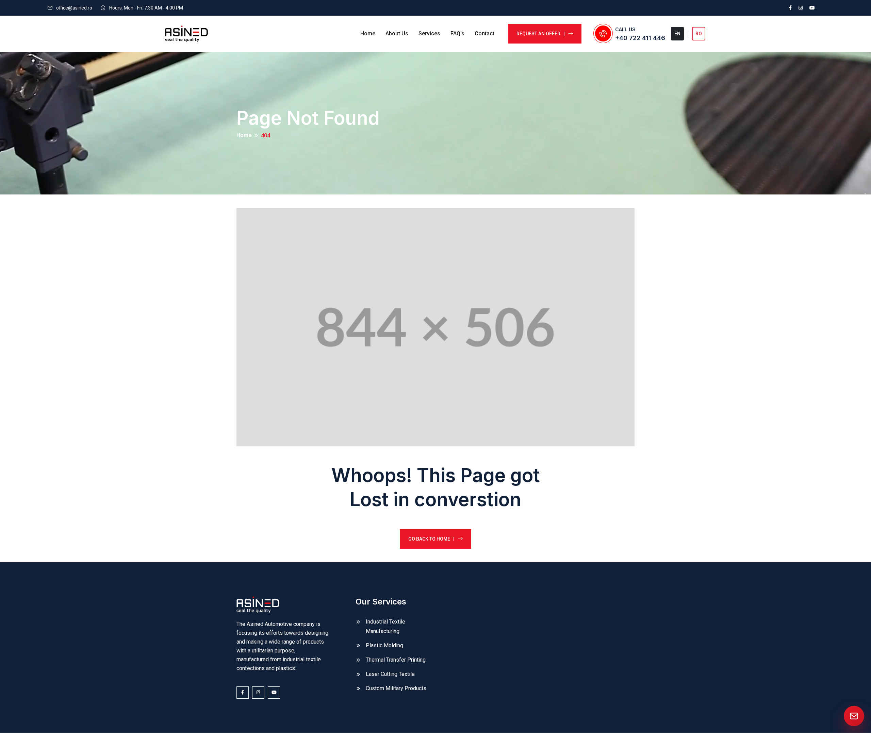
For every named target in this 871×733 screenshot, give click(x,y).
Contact (484, 33)
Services (429, 33)
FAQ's (457, 33)
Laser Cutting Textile (390, 674)
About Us (396, 33)
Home (367, 33)
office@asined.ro (74, 8)
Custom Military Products (396, 688)
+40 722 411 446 (640, 37)
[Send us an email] (854, 716)
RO (698, 33)
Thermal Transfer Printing (396, 660)
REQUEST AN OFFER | (540, 33)
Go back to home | (431, 539)
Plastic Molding (384, 645)
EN (677, 33)
